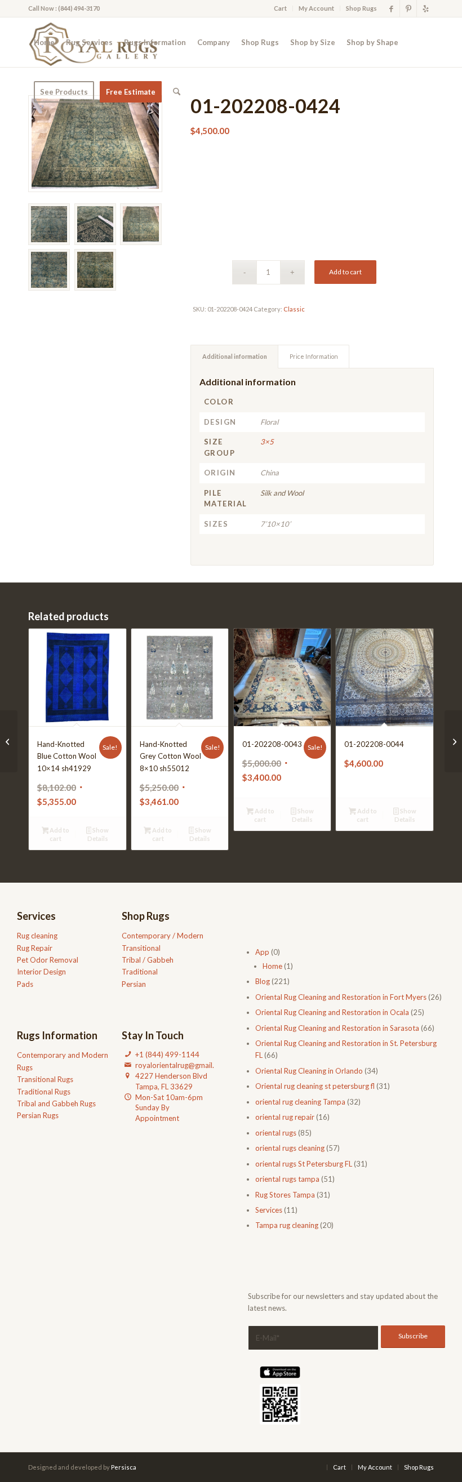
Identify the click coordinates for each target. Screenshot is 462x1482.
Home (272, 966)
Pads (25, 984)
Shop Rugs (361, 8)
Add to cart (345, 272)
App (262, 951)
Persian (134, 984)
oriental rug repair (284, 1116)
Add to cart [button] (58, 834)
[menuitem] (280, 8)
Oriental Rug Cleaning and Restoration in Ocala (332, 1012)
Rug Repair (34, 948)
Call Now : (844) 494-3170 (64, 8)
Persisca (123, 1467)
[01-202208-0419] (8, 741)
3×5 (267, 441)
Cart (280, 8)
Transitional (141, 948)
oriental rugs (275, 1132)
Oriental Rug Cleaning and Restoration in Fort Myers (341, 997)
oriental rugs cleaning (290, 1147)
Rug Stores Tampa (285, 1194)
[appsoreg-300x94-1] (280, 1372)
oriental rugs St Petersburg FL (303, 1163)
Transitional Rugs (45, 1079)
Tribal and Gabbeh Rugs (56, 1103)
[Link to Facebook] (391, 8)
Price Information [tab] (314, 356)
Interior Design (41, 971)
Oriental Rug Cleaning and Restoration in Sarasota (337, 1027)
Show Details (98, 834)
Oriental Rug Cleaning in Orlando (309, 1070)
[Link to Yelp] (425, 8)
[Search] (176, 92)
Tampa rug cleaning (286, 1225)
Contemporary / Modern (162, 935)
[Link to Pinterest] (408, 8)
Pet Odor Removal (47, 959)
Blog (262, 981)
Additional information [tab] (234, 356)
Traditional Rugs (43, 1091)
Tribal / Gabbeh (148, 959)
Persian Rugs (38, 1115)
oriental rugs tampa (287, 1178)
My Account (316, 8)
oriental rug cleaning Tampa (300, 1101)
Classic (294, 309)
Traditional (140, 971)
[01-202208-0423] (453, 741)
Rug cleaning (37, 935)
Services (268, 1209)
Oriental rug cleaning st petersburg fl (315, 1086)
